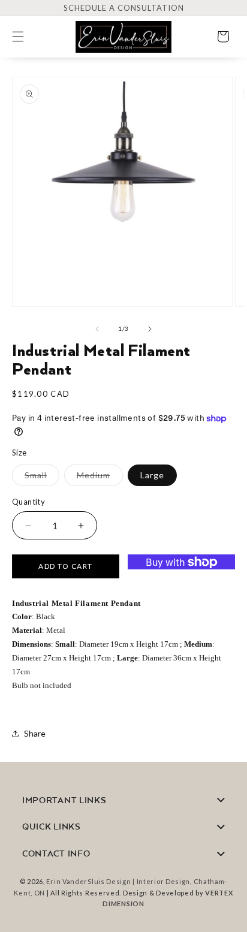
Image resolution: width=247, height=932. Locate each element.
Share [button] (35, 733)
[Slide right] (150, 329)
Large (152, 475)
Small (42, 477)
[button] (25, 36)
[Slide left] (97, 329)
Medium (100, 477)
